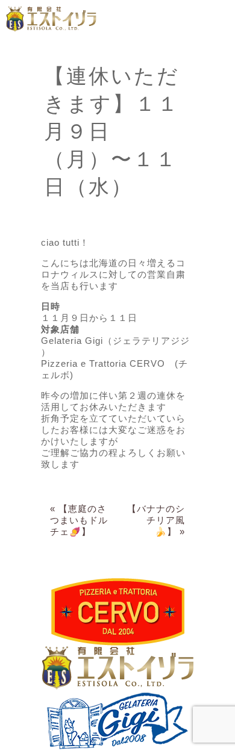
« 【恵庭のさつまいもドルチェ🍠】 (79, 520)
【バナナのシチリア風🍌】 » (156, 520)
